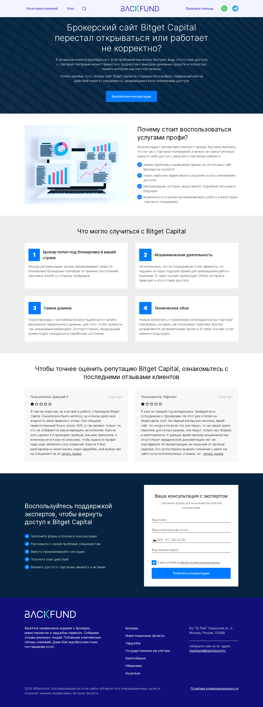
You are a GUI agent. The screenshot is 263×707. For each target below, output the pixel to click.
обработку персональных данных (200, 562)
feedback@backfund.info (207, 651)
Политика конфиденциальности (214, 688)
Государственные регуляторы (147, 651)
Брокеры (131, 628)
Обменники (133, 666)
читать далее (71, 454)
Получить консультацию (191, 573)
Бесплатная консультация (131, 96)
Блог (71, 8)
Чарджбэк (133, 643)
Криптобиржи (135, 658)
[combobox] (157, 540)
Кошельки (132, 673)
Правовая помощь (200, 8)
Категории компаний (42, 8)
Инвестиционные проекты (144, 636)
